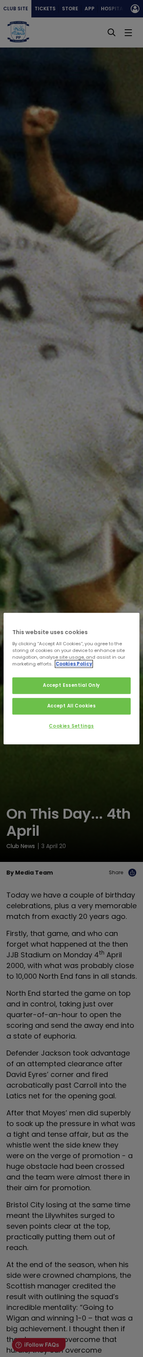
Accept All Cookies (71, 706)
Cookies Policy (74, 664)
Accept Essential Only (71, 685)
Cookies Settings (71, 726)
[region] (71, 678)
